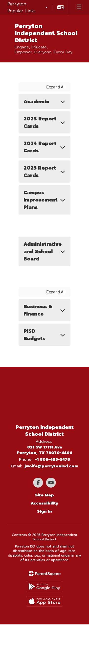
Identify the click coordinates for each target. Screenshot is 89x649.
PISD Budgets (34, 334)
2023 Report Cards (39, 122)
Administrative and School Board (42, 251)
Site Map (44, 495)
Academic (36, 101)
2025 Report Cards (39, 171)
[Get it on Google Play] (44, 586)
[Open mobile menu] (79, 7)
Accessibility (44, 503)
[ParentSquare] (44, 573)
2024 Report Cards (39, 147)
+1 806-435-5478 (52, 459)
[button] (27, 7)
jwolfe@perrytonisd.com (51, 466)
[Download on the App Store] (44, 601)
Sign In (44, 511)
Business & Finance (38, 310)
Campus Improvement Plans (40, 200)
